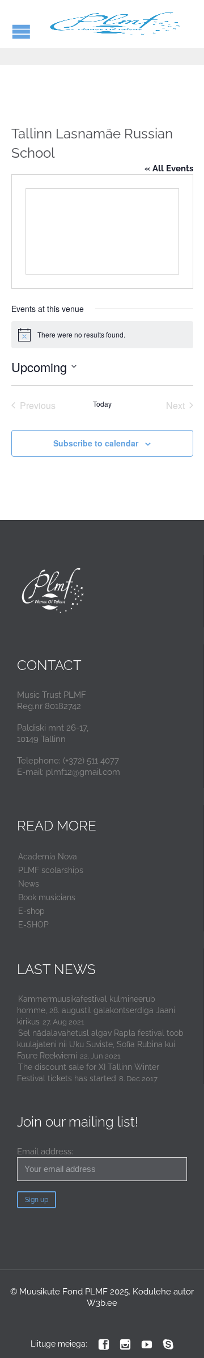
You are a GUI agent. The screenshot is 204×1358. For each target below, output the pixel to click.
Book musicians (46, 897)
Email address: (45, 1151)
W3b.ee (102, 1303)
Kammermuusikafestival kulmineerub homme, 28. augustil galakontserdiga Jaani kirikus (96, 1010)
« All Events (168, 168)
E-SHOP (33, 924)
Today (102, 403)
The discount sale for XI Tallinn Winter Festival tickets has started (88, 1072)
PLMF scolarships (50, 870)
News (28, 883)
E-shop (31, 911)
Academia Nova (47, 856)
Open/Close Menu (21, 31)
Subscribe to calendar (95, 443)
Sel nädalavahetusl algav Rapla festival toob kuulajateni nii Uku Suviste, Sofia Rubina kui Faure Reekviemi (100, 1044)
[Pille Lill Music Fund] (116, 24)
